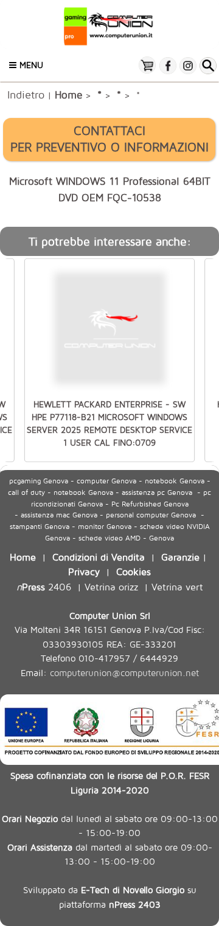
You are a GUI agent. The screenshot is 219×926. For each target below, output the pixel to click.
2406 (43, 586)
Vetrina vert (177, 586)
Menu (29, 65)
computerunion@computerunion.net (124, 673)
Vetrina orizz (111, 586)
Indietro (25, 94)
